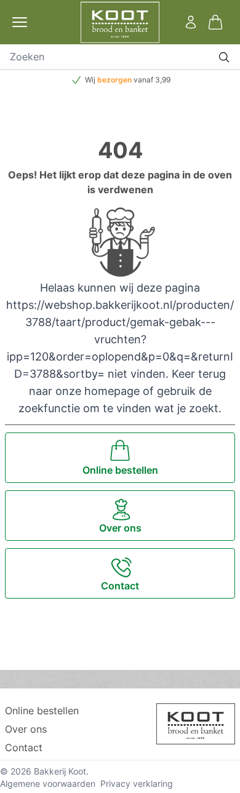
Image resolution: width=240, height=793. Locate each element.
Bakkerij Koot (60, 771)
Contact (23, 747)
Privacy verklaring (136, 783)
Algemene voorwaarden (47, 783)
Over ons (26, 729)
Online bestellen (42, 710)
